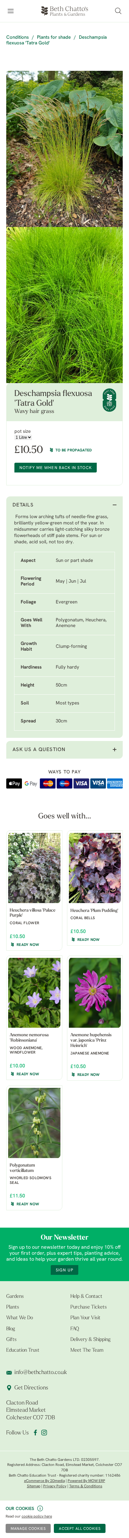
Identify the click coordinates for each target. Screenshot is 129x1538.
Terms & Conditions (85, 1486)
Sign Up (64, 1270)
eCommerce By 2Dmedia (44, 1481)
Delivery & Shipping (90, 1339)
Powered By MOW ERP (86, 1481)
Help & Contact (86, 1296)
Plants (12, 1307)
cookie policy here (37, 1516)
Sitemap (33, 1486)
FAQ (74, 1329)
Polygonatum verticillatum (22, 1168)
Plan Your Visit (85, 1317)
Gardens (15, 1296)
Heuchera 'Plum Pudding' (94, 910)
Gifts (11, 1339)
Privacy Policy (54, 1486)
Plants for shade (54, 37)
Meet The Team (86, 1350)
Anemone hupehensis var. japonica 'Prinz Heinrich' (90, 1040)
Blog (10, 1329)
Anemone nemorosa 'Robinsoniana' (29, 1038)
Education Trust (22, 1350)
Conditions (17, 37)
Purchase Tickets (88, 1307)
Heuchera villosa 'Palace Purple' (32, 913)
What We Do (19, 1317)
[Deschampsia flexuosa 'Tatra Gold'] (64, 149)
